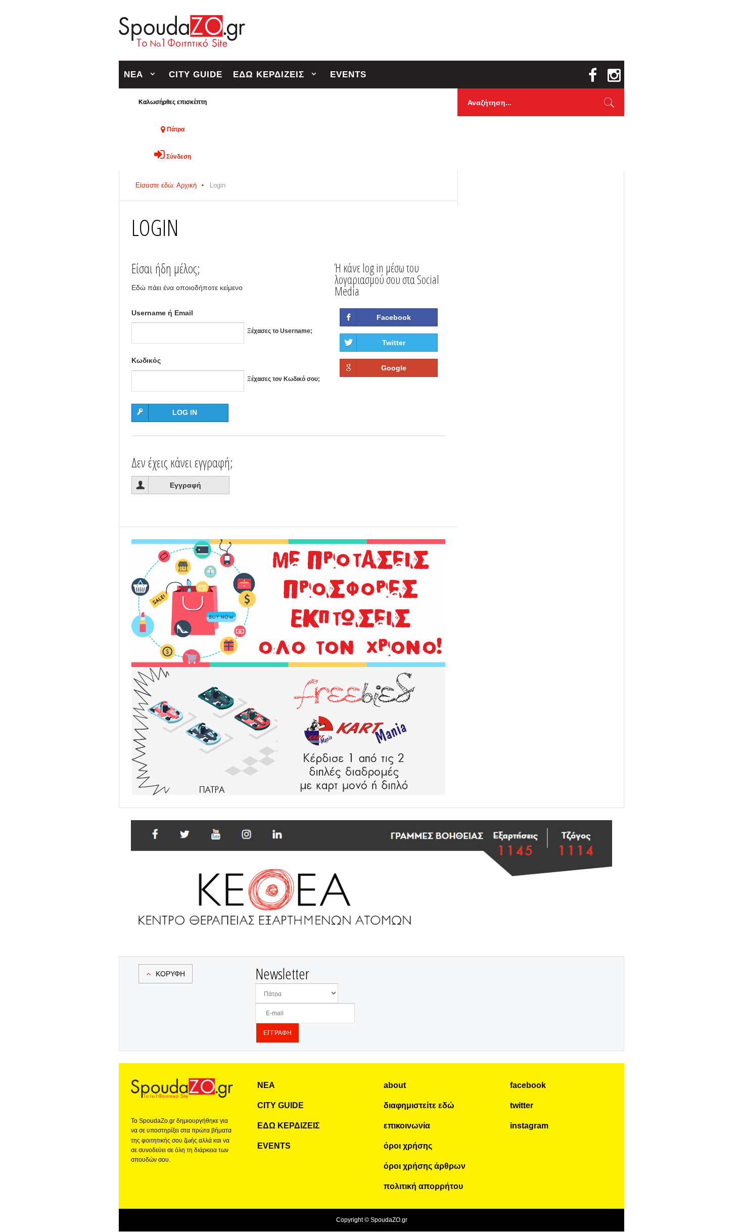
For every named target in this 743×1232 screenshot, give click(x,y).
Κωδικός (146, 360)
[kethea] (371, 832)
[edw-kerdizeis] (288, 551)
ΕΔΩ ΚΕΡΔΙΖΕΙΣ (268, 74)
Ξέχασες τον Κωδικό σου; (283, 379)
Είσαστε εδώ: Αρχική (166, 185)
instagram (529, 1125)
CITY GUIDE (195, 74)
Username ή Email (162, 313)
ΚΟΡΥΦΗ (170, 974)
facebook (528, 1085)
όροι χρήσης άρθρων (425, 1166)
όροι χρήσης (408, 1146)
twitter (521, 1105)
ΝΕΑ (133, 74)
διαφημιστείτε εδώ (419, 1105)
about (395, 1085)
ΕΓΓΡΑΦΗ (277, 1032)
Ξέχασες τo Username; (279, 331)
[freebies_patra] (288, 673)
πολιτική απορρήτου (423, 1186)
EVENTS (348, 74)
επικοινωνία (407, 1125)
